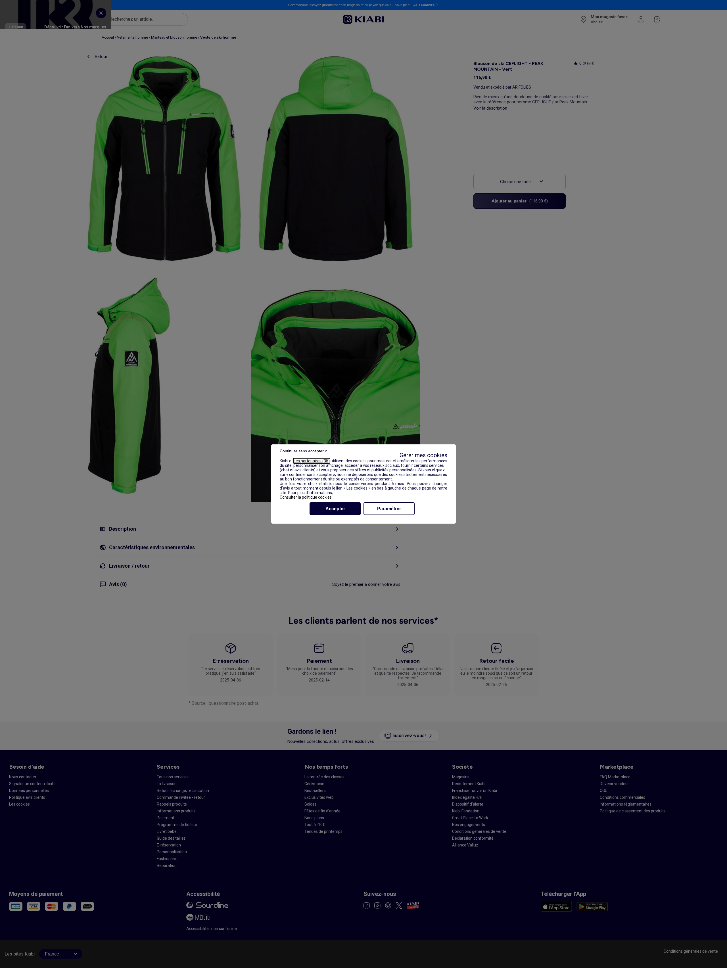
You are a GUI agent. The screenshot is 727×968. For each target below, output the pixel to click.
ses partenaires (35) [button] (312, 461)
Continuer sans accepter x (303, 451)
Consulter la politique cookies (306, 497)
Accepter (335, 508)
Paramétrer (389, 508)
